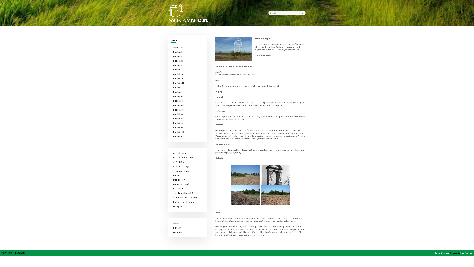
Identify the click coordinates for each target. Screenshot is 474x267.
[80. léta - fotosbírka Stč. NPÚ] (275, 175)
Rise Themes (466, 253)
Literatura (178, 188)
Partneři (177, 227)
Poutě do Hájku (183, 166)
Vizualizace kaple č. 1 (183, 193)
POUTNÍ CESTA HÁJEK (188, 20)
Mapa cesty (179, 179)
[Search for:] (271, 13)
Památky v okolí (181, 184)
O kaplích (178, 47)
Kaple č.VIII (178, 83)
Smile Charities (442, 253)
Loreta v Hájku (182, 171)
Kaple (176, 175)
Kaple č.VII (178, 78)
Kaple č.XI (178, 96)
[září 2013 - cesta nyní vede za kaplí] (275, 195)
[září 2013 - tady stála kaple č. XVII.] (245, 195)
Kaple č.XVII (178, 123)
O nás (176, 223)
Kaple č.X (177, 92)
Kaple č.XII (178, 101)
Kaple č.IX (178, 87)
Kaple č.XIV (178, 109)
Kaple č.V (177, 69)
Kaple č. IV (178, 65)
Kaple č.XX (178, 136)
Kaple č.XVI (178, 118)
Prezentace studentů (183, 202)
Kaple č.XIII (178, 105)
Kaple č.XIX (178, 132)
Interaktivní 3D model (186, 197)
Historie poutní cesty (183, 157)
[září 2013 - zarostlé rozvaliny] (245, 175)
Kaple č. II (177, 56)
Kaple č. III (178, 60)
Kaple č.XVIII (179, 127)
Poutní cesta (182, 162)
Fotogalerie (178, 206)
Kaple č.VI (178, 74)
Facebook (178, 232)
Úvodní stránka (180, 153)
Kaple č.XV (178, 114)
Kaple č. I (177, 52)
